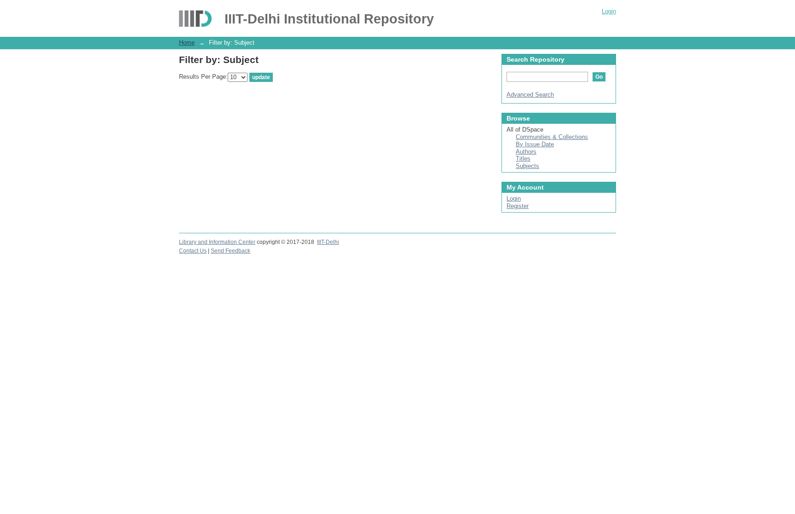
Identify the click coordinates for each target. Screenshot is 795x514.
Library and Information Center (217, 242)
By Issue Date (535, 144)
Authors (526, 151)
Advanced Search (530, 94)
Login (609, 11)
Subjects (527, 165)
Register (518, 205)
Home (187, 42)
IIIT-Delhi (328, 242)
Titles (523, 158)
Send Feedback (230, 251)
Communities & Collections (552, 136)
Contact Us (193, 251)
